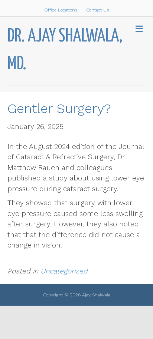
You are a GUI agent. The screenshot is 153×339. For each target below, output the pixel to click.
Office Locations (60, 10)
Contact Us (97, 10)
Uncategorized (64, 271)
